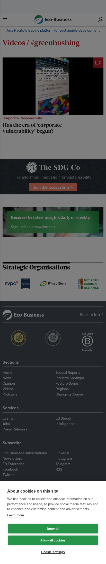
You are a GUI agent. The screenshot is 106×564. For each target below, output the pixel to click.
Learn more (15, 515)
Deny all (53, 529)
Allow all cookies (53, 540)
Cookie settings (53, 552)
